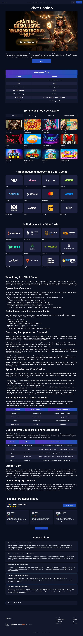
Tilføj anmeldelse (69, 505)
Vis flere (41, 528)
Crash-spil (49, 115)
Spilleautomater (68, 115)
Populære (13, 115)
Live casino (31, 115)
